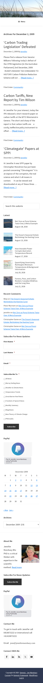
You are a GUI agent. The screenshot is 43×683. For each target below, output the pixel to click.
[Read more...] (27, 77)
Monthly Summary (12, 405)
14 (5, 491)
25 (26, 496)
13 (37, 485)
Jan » (11, 510)
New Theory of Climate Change (16, 414)
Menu (23, 21)
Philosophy (9, 419)
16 (16, 491)
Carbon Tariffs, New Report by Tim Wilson (19, 97)
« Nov (6, 510)
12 (31, 485)
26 (31, 496)
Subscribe (11, 426)
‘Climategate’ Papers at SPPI (21, 150)
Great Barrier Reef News (14, 396)
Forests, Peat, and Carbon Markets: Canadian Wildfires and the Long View (26, 280)
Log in (21, 678)
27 (37, 496)
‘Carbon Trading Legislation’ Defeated (20, 44)
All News (9, 379)
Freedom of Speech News (15, 401)
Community (18, 87)
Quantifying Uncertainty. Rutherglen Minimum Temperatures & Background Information (26, 265)
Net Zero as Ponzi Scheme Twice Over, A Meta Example (26, 222)
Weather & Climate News (14, 388)
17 (21, 491)
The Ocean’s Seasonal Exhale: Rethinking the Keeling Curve (27, 236)
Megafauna (9, 410)
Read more (17, 567)
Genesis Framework (20, 675)
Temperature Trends (13, 392)
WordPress (33, 675)
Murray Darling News (13, 383)
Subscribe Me (12, 582)
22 (10, 496)
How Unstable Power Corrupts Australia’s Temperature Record (23, 250)
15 (10, 491)
